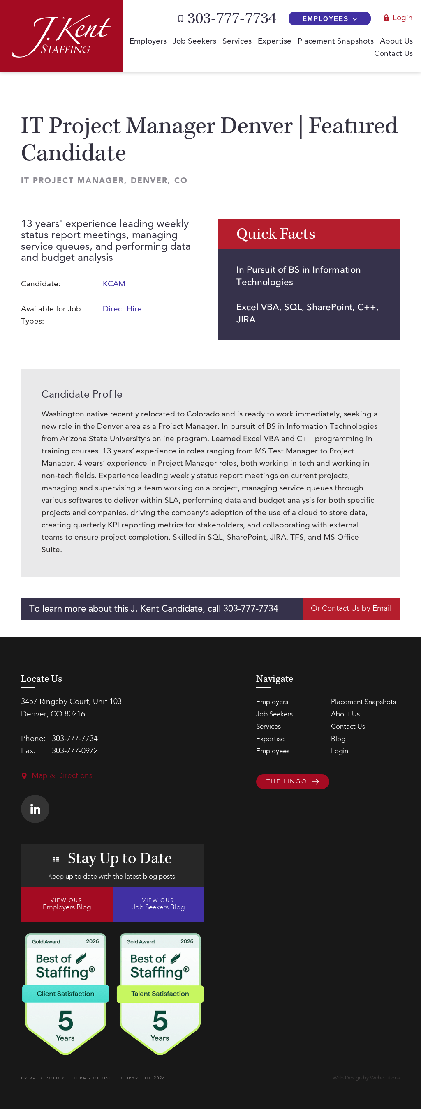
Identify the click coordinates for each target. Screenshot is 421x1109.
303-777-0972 (75, 751)
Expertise (274, 42)
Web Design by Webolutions (366, 1078)
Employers (148, 42)
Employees (326, 18)
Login (403, 18)
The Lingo (287, 782)
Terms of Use (93, 1078)
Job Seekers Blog (158, 904)
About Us (396, 42)
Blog (338, 739)
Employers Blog (67, 904)
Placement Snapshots (336, 42)
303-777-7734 (231, 18)
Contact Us (393, 54)
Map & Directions (62, 776)
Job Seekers (194, 42)
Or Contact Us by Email (351, 609)
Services (237, 42)
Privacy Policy (43, 1078)
